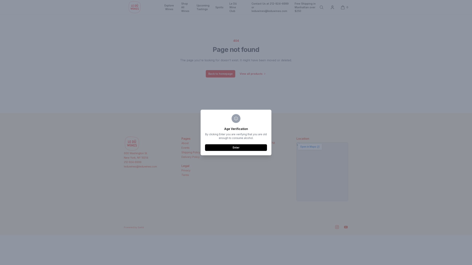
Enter (236, 147)
